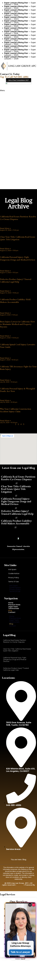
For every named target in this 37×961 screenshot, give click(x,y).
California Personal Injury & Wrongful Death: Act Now (17, 389)
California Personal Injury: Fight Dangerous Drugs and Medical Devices (17, 258)
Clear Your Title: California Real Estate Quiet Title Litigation (17, 238)
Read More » (5, 228)
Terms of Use (13, 581)
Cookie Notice (13, 573)
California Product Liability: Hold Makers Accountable (15, 300)
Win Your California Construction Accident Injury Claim (15, 410)
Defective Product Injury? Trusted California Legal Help (15, 280)
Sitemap (20, 885)
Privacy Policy (13, 577)
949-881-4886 (14, 76)
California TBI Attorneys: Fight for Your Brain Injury (18, 367)
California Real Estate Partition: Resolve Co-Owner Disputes (18, 217)
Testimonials (13, 608)
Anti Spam (12, 569)
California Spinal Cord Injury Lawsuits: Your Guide (17, 345)
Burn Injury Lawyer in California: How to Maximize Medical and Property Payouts (17, 324)
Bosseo (18, 887)
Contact (11, 612)
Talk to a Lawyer (20, 952)
